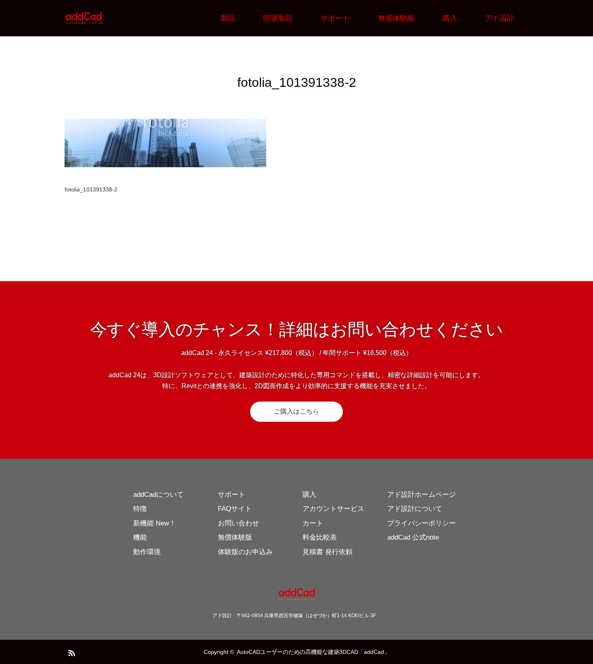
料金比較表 (320, 537)
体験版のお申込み (245, 552)
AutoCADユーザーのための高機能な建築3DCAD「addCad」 (313, 652)
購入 (450, 18)
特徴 (140, 509)
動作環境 (147, 552)
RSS (71, 651)
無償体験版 (396, 18)
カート (313, 523)
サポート (335, 18)
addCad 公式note (413, 537)
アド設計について (414, 509)
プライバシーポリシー (421, 523)
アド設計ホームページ (421, 494)
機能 (140, 537)
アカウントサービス (333, 509)
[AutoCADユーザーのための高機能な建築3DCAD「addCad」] (103, 18)
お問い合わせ (238, 523)
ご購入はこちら (296, 411)
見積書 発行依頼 (328, 552)
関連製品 (277, 18)
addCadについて (158, 494)
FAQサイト (235, 509)
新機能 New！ (154, 523)
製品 (228, 18)
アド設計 (499, 18)
